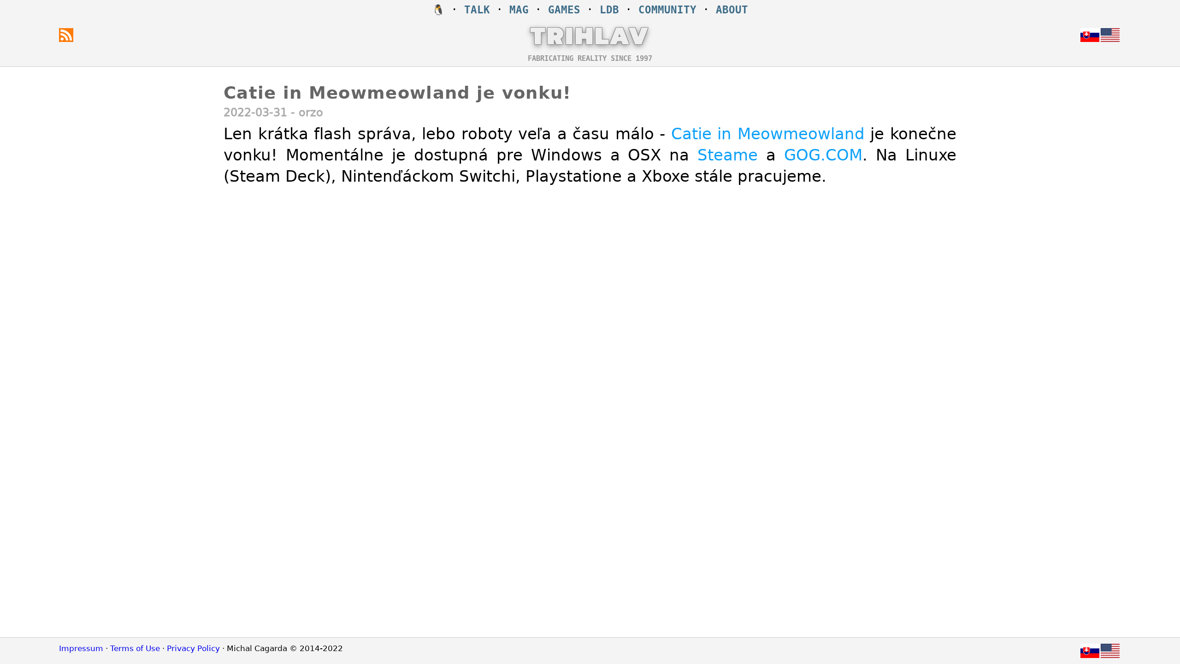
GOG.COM (823, 155)
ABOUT (732, 10)
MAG (519, 10)
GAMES (564, 10)
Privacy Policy (193, 648)
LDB (609, 10)
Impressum (81, 648)
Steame (727, 155)
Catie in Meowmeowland (768, 134)
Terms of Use (135, 648)
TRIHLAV (590, 35)
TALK (477, 10)
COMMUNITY (667, 10)
